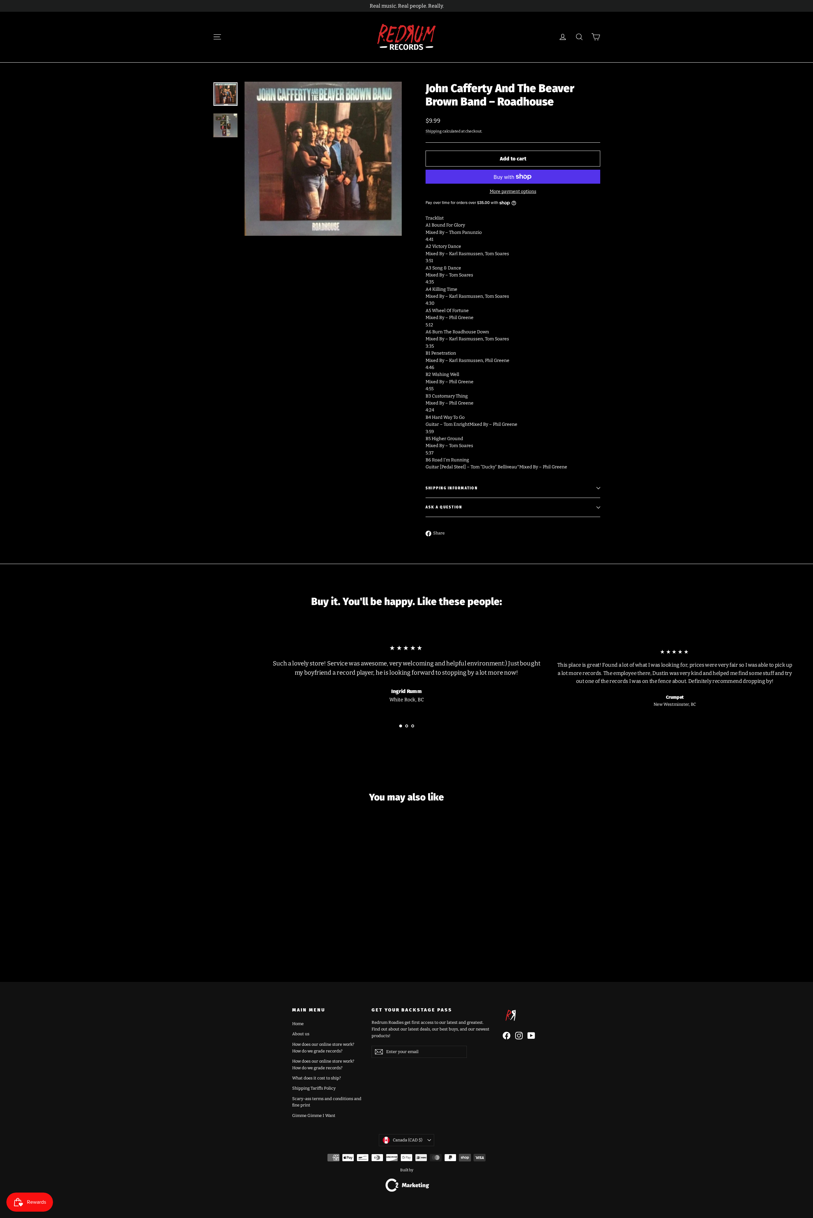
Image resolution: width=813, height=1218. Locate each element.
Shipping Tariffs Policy (314, 1088)
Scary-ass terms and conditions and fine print (326, 1102)
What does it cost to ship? (316, 1078)
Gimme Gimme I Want (313, 1115)
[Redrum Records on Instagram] (519, 1035)
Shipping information (452, 488)
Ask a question (444, 507)
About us (300, 1033)
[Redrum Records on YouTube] (531, 1035)
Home (298, 1023)
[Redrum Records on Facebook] (506, 1035)
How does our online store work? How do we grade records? (323, 1047)
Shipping (434, 131)
